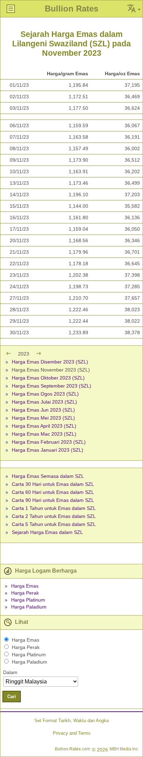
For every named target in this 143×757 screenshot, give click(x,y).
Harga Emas (25, 586)
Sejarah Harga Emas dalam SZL (47, 532)
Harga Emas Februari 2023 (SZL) (49, 442)
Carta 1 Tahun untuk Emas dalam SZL (54, 508)
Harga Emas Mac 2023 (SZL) (44, 434)
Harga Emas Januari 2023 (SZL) (47, 450)
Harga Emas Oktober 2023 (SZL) (48, 378)
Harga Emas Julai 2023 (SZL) (44, 402)
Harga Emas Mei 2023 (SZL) (43, 418)
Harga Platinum (28, 600)
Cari (11, 696)
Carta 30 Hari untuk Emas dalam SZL (53, 484)
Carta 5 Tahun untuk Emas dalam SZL (54, 524)
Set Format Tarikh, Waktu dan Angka (71, 720)
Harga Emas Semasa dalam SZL (48, 476)
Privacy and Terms (72, 733)
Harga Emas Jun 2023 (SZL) (43, 410)
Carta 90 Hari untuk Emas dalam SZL (53, 500)
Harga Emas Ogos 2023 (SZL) (45, 394)
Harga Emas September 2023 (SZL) (51, 386)
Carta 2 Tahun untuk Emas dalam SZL (54, 516)
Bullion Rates (71, 8)
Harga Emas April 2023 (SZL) (44, 426)
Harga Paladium (29, 607)
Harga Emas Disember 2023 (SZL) (50, 362)
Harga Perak (25, 593)
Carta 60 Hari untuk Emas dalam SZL (53, 492)
